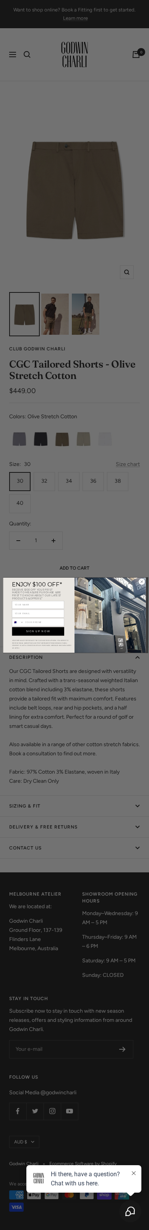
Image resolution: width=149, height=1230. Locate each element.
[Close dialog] (142, 581)
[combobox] (18, 622)
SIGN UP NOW (38, 631)
